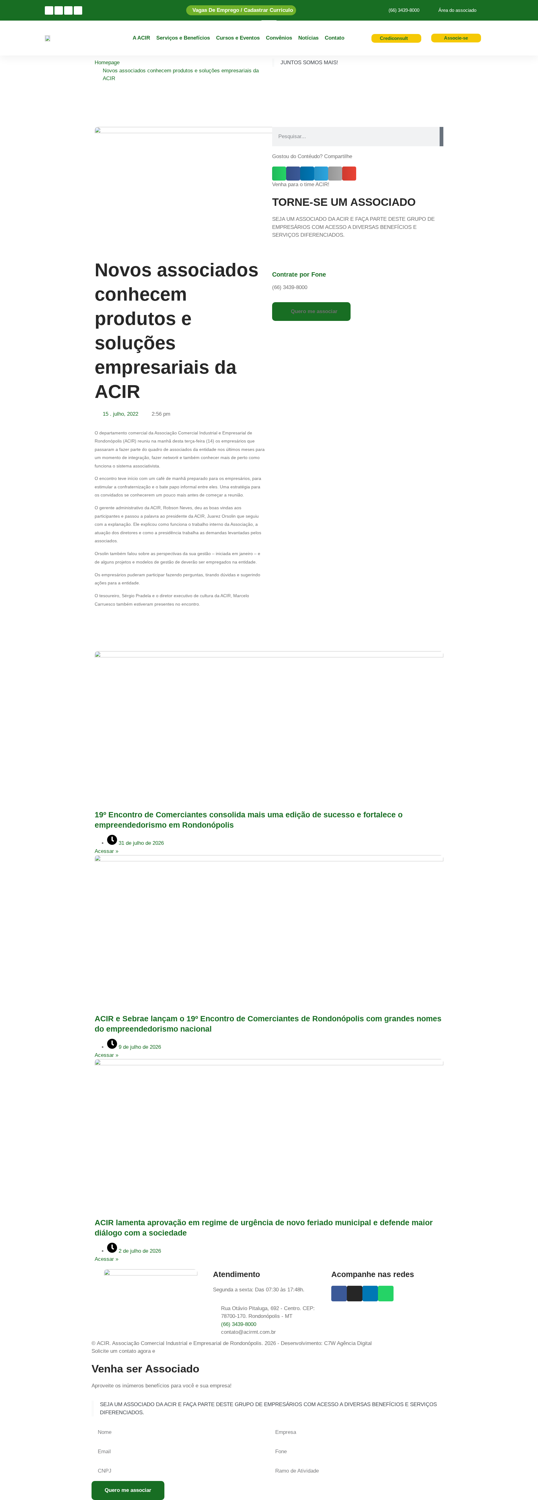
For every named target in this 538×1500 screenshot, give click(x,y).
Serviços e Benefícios (183, 38)
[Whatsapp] (78, 10)
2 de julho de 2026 (139, 1251)
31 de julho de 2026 (140, 843)
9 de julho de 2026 (139, 1047)
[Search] (441, 136)
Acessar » (106, 851)
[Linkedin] (68, 10)
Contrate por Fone (299, 274)
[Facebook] (58, 10)
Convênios (279, 38)
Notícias (308, 38)
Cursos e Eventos (238, 38)
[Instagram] (49, 10)
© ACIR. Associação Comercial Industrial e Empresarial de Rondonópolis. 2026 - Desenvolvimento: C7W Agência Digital (232, 1343)
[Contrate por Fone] (280, 257)
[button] (279, 174)
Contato (334, 38)
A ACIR (141, 38)
